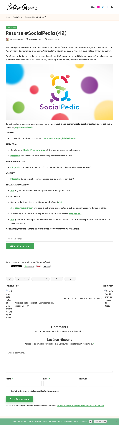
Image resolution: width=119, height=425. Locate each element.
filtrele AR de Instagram (34, 150)
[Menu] (92, 7)
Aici (12, 190)
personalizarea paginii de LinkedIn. (60, 138)
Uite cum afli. (75, 213)
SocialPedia (11, 28)
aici (60, 202)
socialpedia (70, 279)
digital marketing (23, 279)
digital (10, 279)
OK (90, 421)
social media (56, 279)
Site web (83, 378)
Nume (9, 378)
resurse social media (40, 279)
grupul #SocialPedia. (24, 127)
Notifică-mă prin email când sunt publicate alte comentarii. (34, 391)
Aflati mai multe (100, 421)
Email (46, 378)
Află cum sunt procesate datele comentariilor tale (80, 405)
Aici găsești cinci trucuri (21, 208)
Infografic (15, 155)
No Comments (53, 39)
